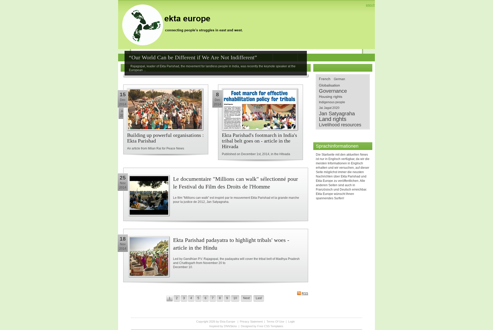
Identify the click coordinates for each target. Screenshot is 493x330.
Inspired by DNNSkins (223, 326)
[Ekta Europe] (185, 24)
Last (259, 298)
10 (235, 298)
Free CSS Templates (270, 326)
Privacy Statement (251, 321)
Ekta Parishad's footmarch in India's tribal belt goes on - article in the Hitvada (259, 140)
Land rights (332, 119)
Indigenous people (332, 102)
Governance (333, 90)
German (339, 79)
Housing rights (330, 96)
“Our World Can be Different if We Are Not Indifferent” (193, 57)
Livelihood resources (340, 124)
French (324, 78)
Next (246, 298)
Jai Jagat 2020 (329, 107)
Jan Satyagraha (337, 113)
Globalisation (329, 85)
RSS (305, 293)
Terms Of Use (275, 321)
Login (291, 321)
